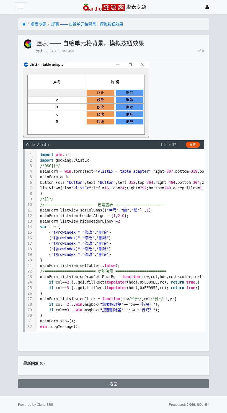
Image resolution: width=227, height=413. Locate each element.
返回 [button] (113, 383)
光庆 (39, 51)
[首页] (24, 24)
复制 (193, 145)
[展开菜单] (20, 7)
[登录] (207, 7)
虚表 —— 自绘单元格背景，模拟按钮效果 (87, 24)
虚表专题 (38, 24)
